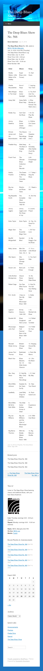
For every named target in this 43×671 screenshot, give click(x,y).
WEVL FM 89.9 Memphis (16, 48)
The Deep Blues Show (20, 13)
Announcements (13, 627)
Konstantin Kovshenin (23, 661)
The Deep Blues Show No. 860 (17, 560)
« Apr (9, 605)
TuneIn (15, 533)
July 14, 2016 (23, 42)
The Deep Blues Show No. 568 (17, 459)
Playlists (19, 445)
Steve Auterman (13, 42)
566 (16, 446)
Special (10, 636)
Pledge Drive (12, 633)
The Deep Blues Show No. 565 (14, 474)
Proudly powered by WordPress (18, 659)
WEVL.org (16, 531)
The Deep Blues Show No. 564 (17, 467)
